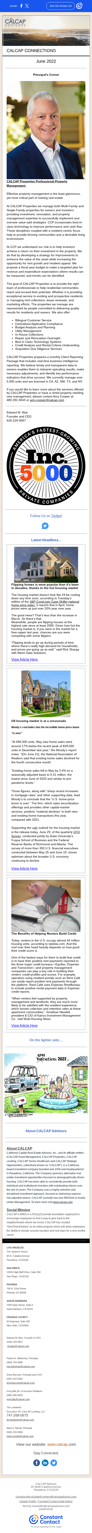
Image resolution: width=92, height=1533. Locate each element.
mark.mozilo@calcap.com (20, 1436)
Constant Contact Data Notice (55, 1501)
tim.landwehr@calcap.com (20, 1419)
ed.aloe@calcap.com (18, 1346)
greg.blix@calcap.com (18, 1399)
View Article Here (25, 659)
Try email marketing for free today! (46, 1527)
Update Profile (27, 1501)
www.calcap (57, 1444)
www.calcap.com (63, 1202)
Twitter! (56, 516)
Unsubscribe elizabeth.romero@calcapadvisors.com (46, 1496)
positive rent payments (47, 961)
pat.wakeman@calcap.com (21, 1366)
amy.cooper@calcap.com (47, 400)
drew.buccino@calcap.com (21, 1383)
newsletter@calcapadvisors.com (51, 1506)
